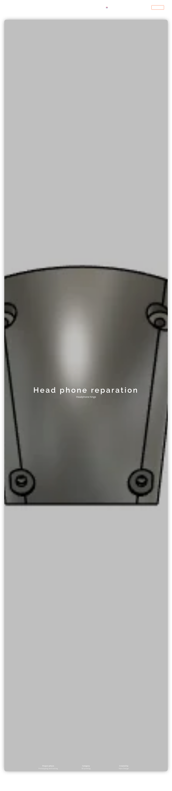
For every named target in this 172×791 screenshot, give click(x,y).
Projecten (89, 7)
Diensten (74, 7)
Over (99, 7)
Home (64, 7)
